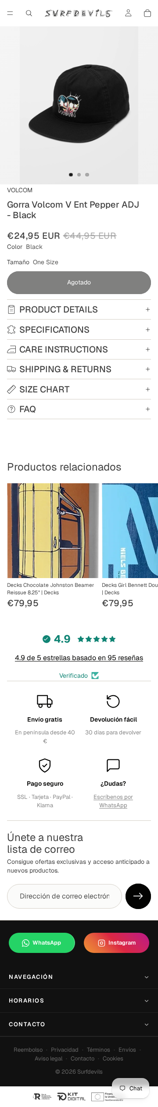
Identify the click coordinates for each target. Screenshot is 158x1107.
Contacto (27, 1024)
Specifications (54, 329)
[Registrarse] (138, 896)
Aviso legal (48, 1058)
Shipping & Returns (65, 369)
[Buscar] (29, 13)
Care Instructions (63, 349)
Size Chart (44, 389)
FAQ (27, 409)
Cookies (113, 1058)
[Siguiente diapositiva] (141, 550)
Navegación (31, 977)
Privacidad (65, 1049)
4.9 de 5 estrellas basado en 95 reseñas (79, 657)
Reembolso (28, 1049)
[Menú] (10, 13)
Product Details (58, 309)
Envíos (127, 1049)
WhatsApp (46, 942)
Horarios (26, 1000)
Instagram (122, 942)
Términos (98, 1049)
